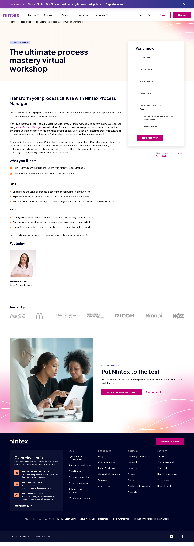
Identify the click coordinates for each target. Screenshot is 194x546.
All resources (104, 486)
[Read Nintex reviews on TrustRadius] (170, 155)
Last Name (146, 70)
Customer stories (106, 462)
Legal (49, 536)
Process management (79, 483)
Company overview (137, 456)
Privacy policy (39, 536)
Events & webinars (106, 468)
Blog (100, 456)
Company (100, 15)
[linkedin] (177, 536)
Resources (83, 15)
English (149, 15)
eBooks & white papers (109, 474)
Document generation (79, 477)
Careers (131, 474)
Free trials (132, 492)
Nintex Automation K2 (32, 483)
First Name (146, 58)
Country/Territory (151, 105)
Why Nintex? (22, 505)
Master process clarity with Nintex (113, 518)
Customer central (165, 462)
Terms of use (27, 536)
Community (163, 468)
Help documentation (167, 474)
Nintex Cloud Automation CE (35, 471)
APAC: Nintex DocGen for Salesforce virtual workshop (70, 518)
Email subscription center (139, 486)
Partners (65, 15)
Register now (114, 4)
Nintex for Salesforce (32, 494)
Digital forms (75, 471)
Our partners (163, 480)
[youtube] (171, 536)
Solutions (49, 15)
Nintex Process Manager (28, 127)
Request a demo (170, 441)
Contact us (152, 392)
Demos (182, 14)
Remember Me (150, 126)
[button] (141, 15)
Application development (80, 465)
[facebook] (182, 536)
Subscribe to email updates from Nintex (158, 118)
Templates (103, 480)
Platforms (31, 15)
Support (161, 456)
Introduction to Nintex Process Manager (150, 518)
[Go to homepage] (11, 15)
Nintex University (165, 486)
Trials (162, 14)
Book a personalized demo (121, 392)
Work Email (146, 82)
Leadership (133, 462)
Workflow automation (79, 498)
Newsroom (133, 468)
